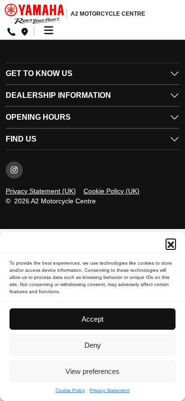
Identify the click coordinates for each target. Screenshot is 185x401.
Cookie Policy (70, 390)
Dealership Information (58, 95)
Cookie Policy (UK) (111, 191)
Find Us (21, 139)
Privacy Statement (110, 390)
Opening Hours (38, 117)
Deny (92, 345)
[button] (171, 243)
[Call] (11, 31)
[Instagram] (14, 170)
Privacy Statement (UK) (41, 191)
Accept (92, 319)
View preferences (92, 371)
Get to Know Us (39, 73)
